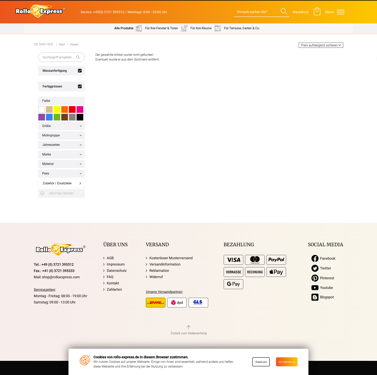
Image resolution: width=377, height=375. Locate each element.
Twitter (324, 268)
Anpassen (261, 361)
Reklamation (159, 270)
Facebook (326, 258)
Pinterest (326, 278)
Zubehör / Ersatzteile (57, 183)
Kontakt (113, 283)
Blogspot (326, 297)
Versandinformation (164, 264)
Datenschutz (117, 270)
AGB (110, 258)
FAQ (110, 277)
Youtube (325, 288)
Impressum (116, 264)
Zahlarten (114, 289)
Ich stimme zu (287, 361)
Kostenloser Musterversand (171, 258)
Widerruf (156, 277)
